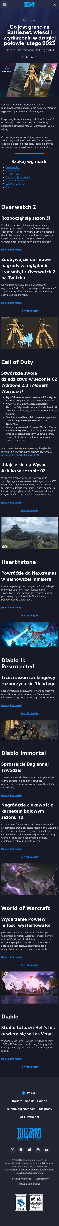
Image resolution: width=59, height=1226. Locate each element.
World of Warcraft (15, 183)
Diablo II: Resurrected (18, 177)
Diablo (9, 187)
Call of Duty (12, 170)
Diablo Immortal (15, 180)
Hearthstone (13, 173)
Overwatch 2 (13, 167)
